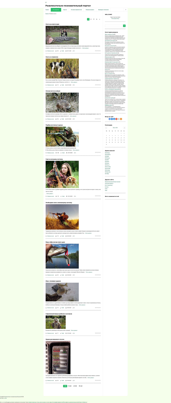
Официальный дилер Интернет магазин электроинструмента (112, 182)
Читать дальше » (85, 48)
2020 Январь (107, 152)
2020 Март (107, 156)
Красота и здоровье (109, 73)
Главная (46, 13)
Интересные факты (108, 57)
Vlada (106, 190)
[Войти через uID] (110, 119)
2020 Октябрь (107, 168)
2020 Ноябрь (107, 170)
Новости (106, 69)
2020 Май (107, 159)
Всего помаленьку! (108, 185)
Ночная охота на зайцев (53, 91)
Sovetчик (107, 187)
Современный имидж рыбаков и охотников (59, 314)
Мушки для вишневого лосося (55, 339)
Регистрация (114, 18)
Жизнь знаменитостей (109, 34)
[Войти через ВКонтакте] (112, 119)
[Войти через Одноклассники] (121, 119)
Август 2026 (115, 127)
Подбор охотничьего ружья (54, 125)
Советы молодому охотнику (54, 159)
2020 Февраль (108, 154)
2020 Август (107, 165)
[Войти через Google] (119, 119)
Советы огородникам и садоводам (112, 89)
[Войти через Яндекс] (116, 119)
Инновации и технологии (110, 45)
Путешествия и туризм (109, 97)
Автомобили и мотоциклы (110, 40)
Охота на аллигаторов (52, 24)
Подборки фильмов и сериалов (111, 78)
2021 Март (107, 173)
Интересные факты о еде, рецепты (112, 62)
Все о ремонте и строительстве (111, 53)
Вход (118, 18)
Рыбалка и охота (50, 50)
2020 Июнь (107, 161)
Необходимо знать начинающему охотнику (59, 202)
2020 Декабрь (107, 171)
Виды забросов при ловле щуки (55, 242)
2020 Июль (107, 163)
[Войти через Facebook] (114, 119)
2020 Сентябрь (108, 166)
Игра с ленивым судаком (53, 281)
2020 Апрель (107, 158)
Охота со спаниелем (52, 57)
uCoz (6, 398)
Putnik (63, 50)
